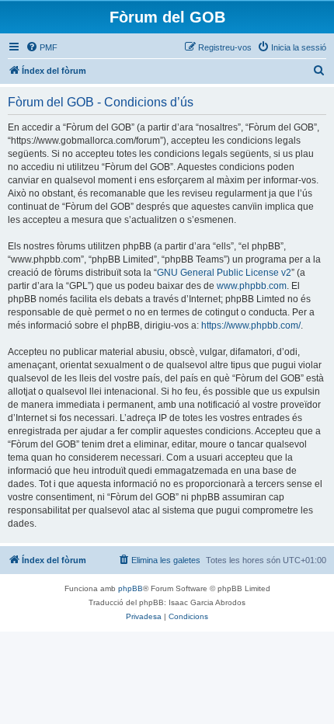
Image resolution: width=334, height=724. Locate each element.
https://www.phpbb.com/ (251, 325)
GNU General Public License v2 (224, 272)
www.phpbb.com (252, 285)
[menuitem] (41, 47)
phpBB (130, 588)
